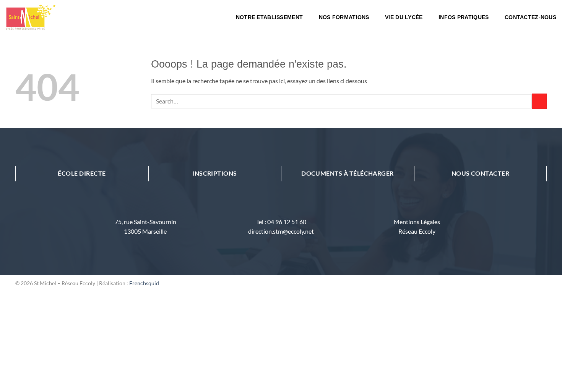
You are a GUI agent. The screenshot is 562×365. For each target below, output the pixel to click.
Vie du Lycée (403, 17)
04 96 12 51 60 (286, 221)
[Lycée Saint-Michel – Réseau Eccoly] (63, 17)
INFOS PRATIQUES (464, 17)
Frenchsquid (144, 283)
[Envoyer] (539, 101)
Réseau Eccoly (416, 231)
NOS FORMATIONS (344, 17)
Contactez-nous (530, 17)
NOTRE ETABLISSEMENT (269, 17)
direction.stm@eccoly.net (281, 231)
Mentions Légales (417, 221)
